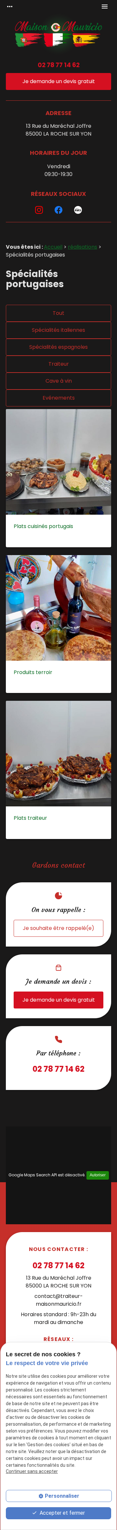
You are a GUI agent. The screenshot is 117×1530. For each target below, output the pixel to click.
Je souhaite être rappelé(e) (58, 928)
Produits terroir (33, 672)
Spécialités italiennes (58, 330)
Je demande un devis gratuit (58, 81)
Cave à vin (59, 381)
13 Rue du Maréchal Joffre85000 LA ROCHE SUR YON (58, 130)
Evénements (59, 398)
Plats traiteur (30, 818)
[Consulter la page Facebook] (58, 209)
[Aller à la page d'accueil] (58, 35)
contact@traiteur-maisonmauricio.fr (58, 1300)
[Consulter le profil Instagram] (39, 209)
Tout (58, 313)
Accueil (53, 247)
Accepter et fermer (61, 1513)
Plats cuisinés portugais (43, 526)
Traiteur (58, 364)
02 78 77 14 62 (59, 65)
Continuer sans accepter (32, 1471)
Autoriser (98, 1175)
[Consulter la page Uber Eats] (78, 209)
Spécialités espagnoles (58, 347)
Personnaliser (62, 1496)
